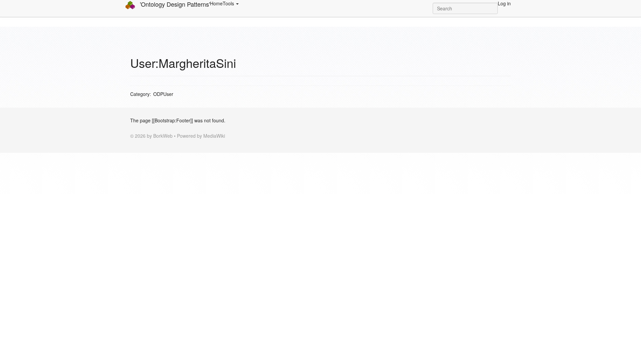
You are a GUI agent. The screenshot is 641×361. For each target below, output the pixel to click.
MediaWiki (214, 135)
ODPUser (163, 94)
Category (140, 94)
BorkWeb (163, 135)
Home (216, 3)
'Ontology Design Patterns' (174, 4)
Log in (504, 3)
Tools (229, 3)
